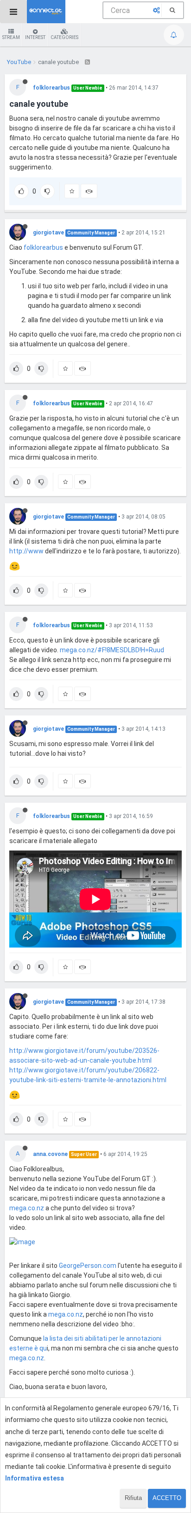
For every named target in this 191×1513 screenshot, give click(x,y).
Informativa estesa (34, 1478)
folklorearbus (51, 87)
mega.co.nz (26, 1208)
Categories (64, 37)
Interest (35, 37)
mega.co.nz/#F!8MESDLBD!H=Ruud (112, 650)
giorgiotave (48, 232)
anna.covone (50, 1154)
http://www (26, 551)
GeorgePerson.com (87, 1265)
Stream (11, 37)
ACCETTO (167, 1497)
